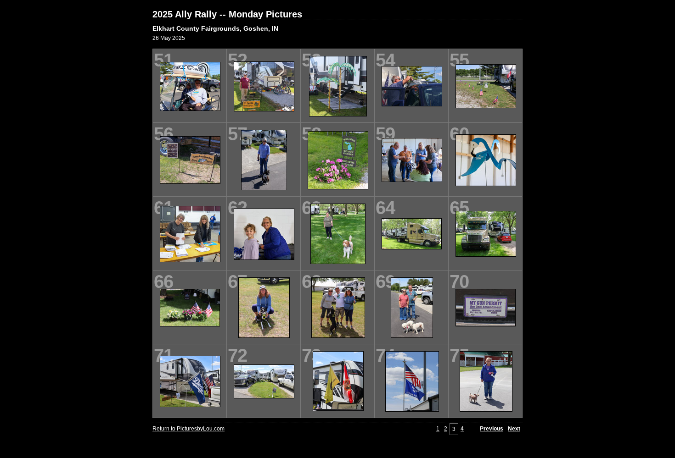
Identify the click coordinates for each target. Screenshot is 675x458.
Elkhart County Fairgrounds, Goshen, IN (215, 28)
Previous (491, 428)
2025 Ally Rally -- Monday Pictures (227, 14)
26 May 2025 (168, 38)
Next (514, 428)
